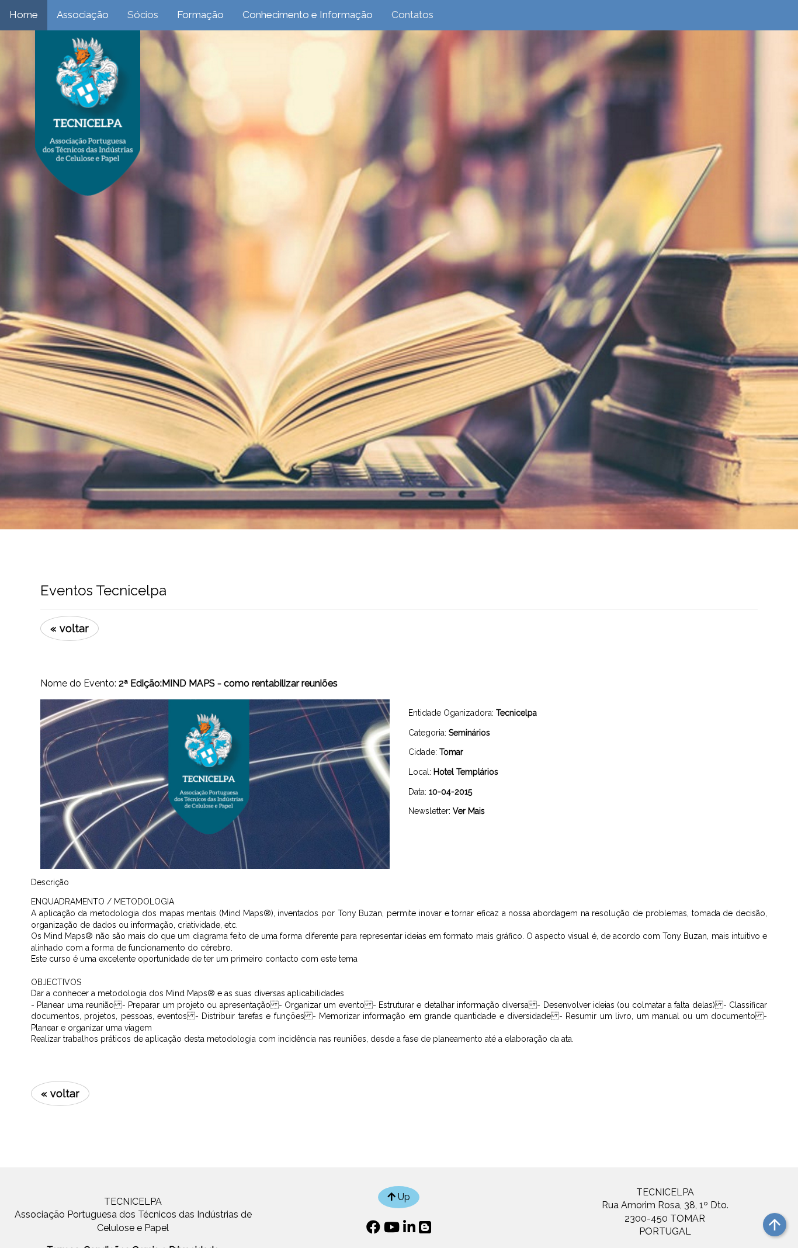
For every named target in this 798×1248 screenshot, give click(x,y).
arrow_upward (774, 1224)
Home (23, 14)
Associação (83, 14)
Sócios (142, 14)
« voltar (69, 628)
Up (402, 1196)
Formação (200, 14)
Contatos (412, 14)
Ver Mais (469, 811)
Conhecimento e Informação (307, 14)
